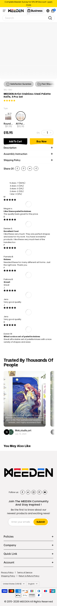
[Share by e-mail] (36, 168)
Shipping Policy (8, 576)
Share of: (9, 168)
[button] (9, 100)
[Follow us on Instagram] (34, 492)
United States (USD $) (12, 584)
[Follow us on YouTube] (45, 492)
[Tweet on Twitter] (30, 168)
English (31, 584)
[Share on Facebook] (17, 168)
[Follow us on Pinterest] (39, 492)
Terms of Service (24, 572)
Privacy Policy (7, 572)
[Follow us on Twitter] (28, 492)
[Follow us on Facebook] (22, 492)
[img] (10, 199)
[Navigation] (4, 11)
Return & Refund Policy (29, 576)
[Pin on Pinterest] (23, 168)
